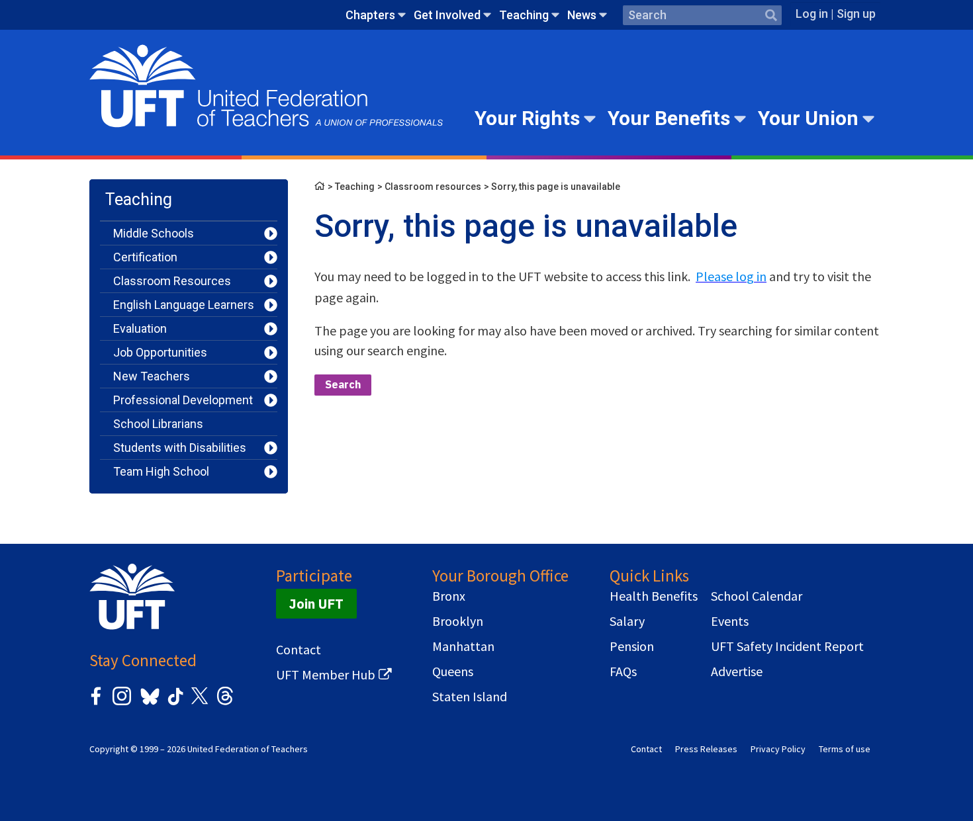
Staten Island (469, 696)
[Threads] (225, 703)
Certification (145, 257)
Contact (298, 649)
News (581, 15)
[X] (199, 703)
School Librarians (158, 424)
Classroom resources (433, 186)
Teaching (524, 15)
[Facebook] (96, 703)
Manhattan (463, 646)
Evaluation (140, 328)
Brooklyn (457, 621)
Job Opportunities (160, 352)
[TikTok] (173, 703)
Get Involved (447, 15)
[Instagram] (122, 703)
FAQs (623, 671)
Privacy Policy (778, 749)
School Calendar (756, 596)
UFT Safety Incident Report (787, 646)
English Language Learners (183, 305)
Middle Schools (153, 233)
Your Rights (527, 118)
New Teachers (151, 376)
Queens (452, 671)
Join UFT (316, 604)
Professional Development (183, 400)
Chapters (370, 15)
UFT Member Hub (325, 675)
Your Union (808, 118)
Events (730, 621)
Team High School (161, 471)
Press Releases (706, 749)
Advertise (737, 671)
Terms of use (844, 749)
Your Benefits (669, 118)
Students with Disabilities (179, 447)
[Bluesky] (149, 705)
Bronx (448, 596)
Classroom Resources (172, 281)
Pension (632, 646)
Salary (627, 621)
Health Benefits (654, 596)
